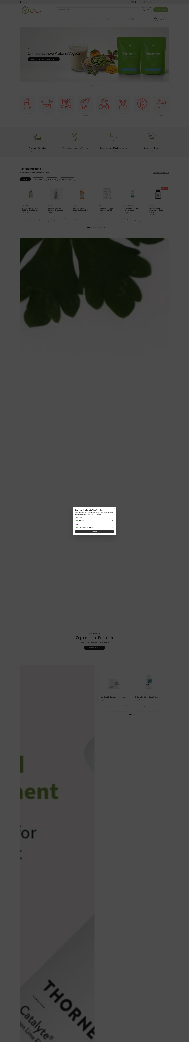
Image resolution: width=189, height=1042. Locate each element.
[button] (94, 520)
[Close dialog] (114, 508)
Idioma (77, 524)
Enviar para (78, 517)
